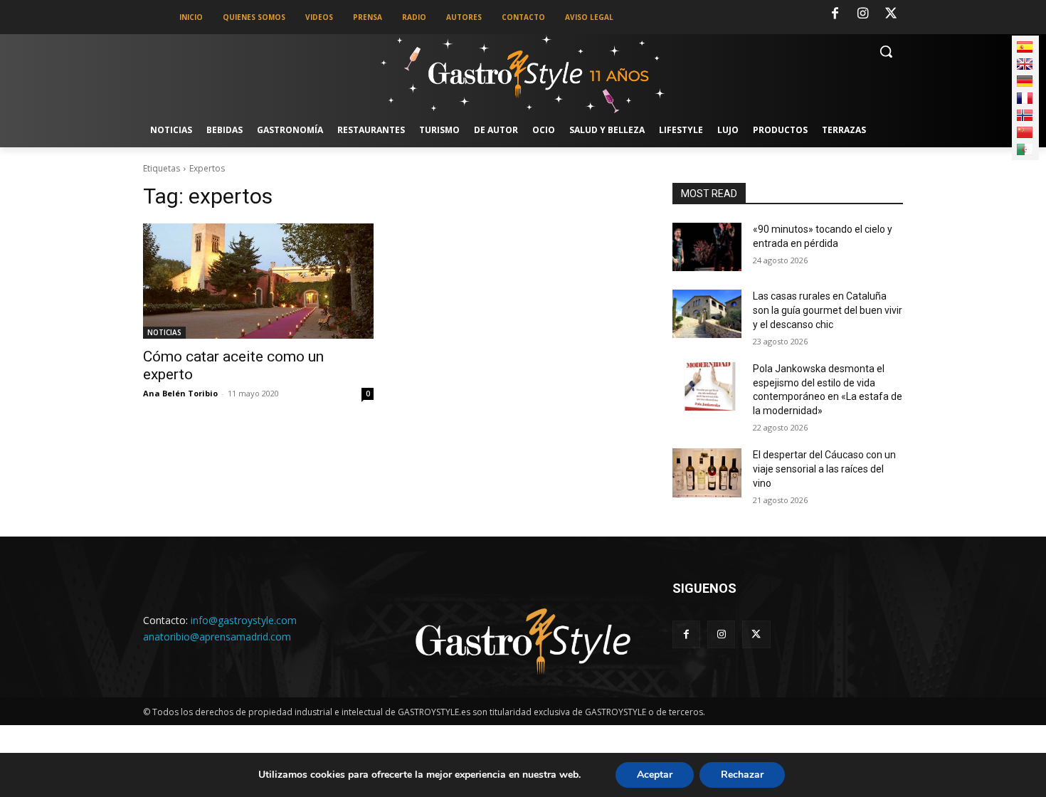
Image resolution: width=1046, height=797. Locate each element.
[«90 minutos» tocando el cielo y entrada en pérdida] (706, 247)
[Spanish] (1024, 47)
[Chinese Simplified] (1024, 132)
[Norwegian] (1024, 115)
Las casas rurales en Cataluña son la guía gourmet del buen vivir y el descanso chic (827, 309)
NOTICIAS (164, 332)
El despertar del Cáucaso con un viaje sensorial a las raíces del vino (824, 468)
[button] (886, 51)
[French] (1024, 98)
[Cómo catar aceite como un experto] (258, 281)
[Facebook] (835, 14)
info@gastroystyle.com (244, 620)
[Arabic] (1024, 149)
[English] (1024, 64)
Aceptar (654, 774)
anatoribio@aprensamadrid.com (217, 636)
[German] (1024, 81)
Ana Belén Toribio (180, 393)
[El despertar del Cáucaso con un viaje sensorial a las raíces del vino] (706, 472)
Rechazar (742, 774)
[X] (891, 14)
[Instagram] (863, 14)
